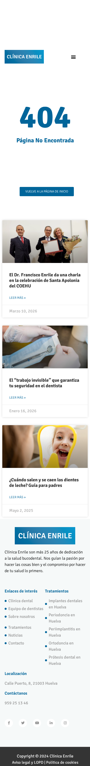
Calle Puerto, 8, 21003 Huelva (31, 683)
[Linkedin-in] (51, 723)
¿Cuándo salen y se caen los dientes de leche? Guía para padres (44, 482)
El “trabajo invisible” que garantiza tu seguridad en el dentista (44, 383)
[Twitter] (23, 723)
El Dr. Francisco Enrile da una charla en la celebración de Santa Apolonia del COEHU (45, 280)
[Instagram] (65, 723)
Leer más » (17, 298)
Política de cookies (62, 762)
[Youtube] (37, 723)
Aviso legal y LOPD (27, 762)
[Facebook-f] (9, 723)
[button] (73, 57)
